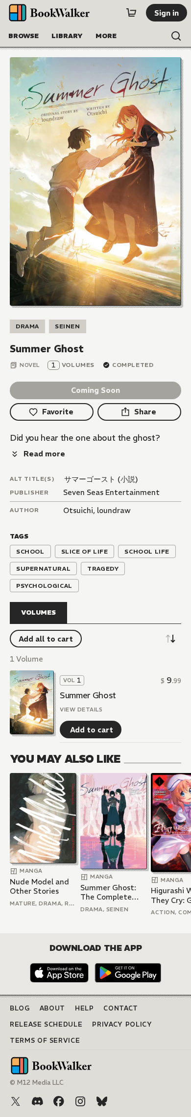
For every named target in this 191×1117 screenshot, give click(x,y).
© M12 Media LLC (37, 1082)
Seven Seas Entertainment (111, 492)
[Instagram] (80, 1101)
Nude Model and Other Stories (39, 886)
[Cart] (131, 12)
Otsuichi (78, 510)
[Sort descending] (170, 638)
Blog (20, 1008)
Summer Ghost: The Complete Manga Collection (111, 892)
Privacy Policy (122, 1024)
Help (84, 1008)
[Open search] (176, 36)
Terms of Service (45, 1040)
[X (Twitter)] (16, 1101)
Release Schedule (46, 1024)
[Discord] (37, 1101)
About (52, 1008)
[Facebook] (59, 1101)
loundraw (114, 510)
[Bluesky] (102, 1101)
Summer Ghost (88, 695)
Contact (120, 1008)
